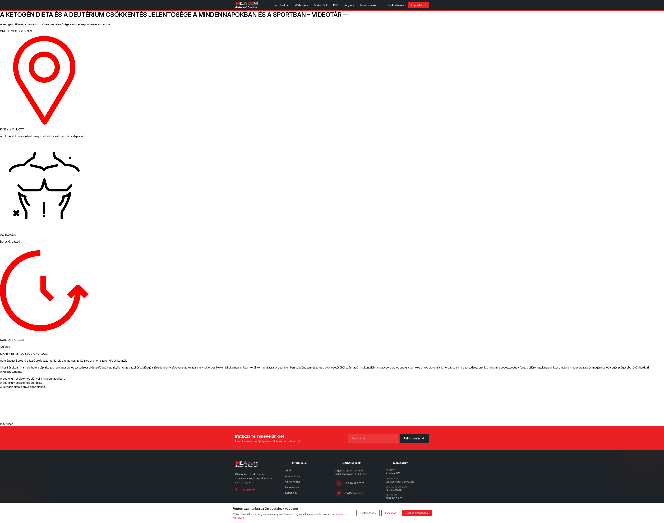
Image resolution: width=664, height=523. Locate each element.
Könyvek (349, 5)
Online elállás (292, 481)
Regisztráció (418, 5)
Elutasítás (390, 512)
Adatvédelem (293, 476)
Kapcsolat (291, 492)
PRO (335, 5)
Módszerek (301, 5)
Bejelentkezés (395, 5)
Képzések (280, 5)
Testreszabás (368, 512)
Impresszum (292, 487)
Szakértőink (320, 5)
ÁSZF (288, 470)
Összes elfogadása (416, 512)
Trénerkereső (367, 5)
